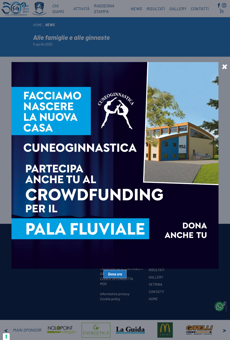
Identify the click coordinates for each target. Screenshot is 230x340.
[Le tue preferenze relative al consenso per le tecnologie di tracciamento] (6, 336)
